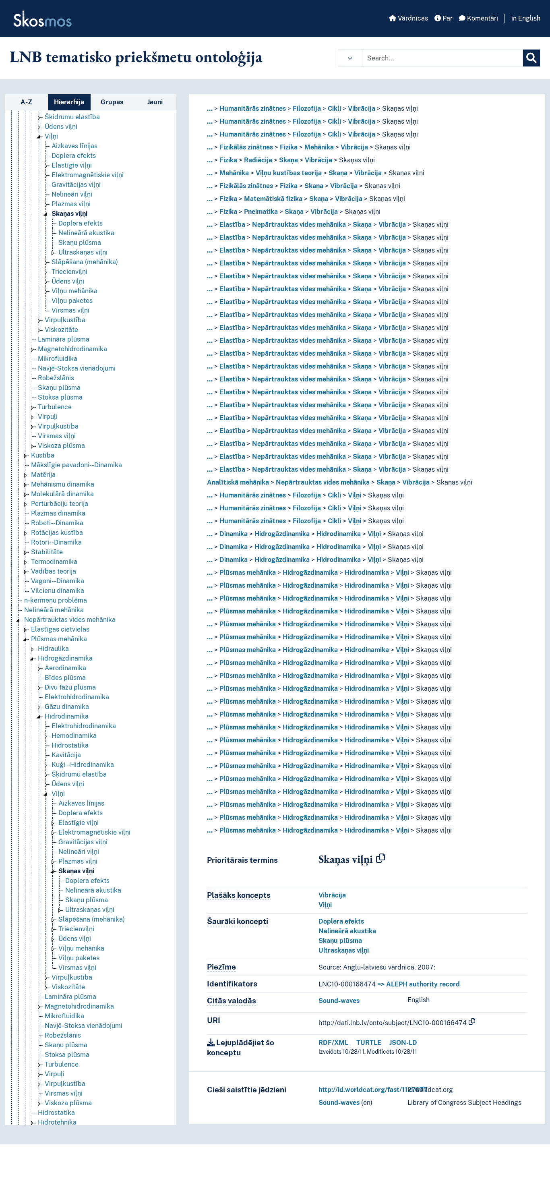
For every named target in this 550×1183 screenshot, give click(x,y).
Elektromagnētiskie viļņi (88, 175)
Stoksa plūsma (60, 397)
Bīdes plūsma (65, 678)
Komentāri (481, 18)
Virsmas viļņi (70, 310)
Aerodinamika (65, 668)
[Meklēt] (531, 58)
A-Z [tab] (26, 102)
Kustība (42, 455)
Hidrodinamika (67, 716)
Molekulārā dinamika (62, 494)
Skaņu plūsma (79, 243)
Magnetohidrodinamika (72, 349)
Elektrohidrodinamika (77, 697)
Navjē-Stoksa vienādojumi (77, 368)
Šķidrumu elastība (72, 117)
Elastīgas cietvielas (60, 629)
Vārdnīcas (412, 18)
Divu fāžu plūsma (70, 687)
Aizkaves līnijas (74, 146)
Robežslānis (56, 378)
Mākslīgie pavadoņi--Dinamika (76, 465)
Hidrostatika (70, 745)
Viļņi (51, 136)
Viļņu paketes (72, 301)
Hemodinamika (74, 736)
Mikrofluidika (57, 359)
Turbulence (55, 407)
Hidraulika (53, 649)
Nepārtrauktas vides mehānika (70, 620)
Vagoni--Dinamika (57, 581)
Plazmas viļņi (71, 204)
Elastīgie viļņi (72, 165)
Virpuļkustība (65, 320)
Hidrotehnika (57, 1122)
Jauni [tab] (155, 102)
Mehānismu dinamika (62, 484)
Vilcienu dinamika (57, 591)
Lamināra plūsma (63, 339)
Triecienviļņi (69, 272)
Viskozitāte (61, 330)
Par (447, 18)
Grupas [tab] (112, 102)
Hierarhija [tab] (69, 102)
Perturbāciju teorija (59, 504)
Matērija (43, 475)
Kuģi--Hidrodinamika (83, 765)
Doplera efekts (74, 156)
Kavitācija (66, 755)
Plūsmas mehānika (59, 639)
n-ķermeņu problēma (55, 600)
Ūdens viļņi (61, 127)
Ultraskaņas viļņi (83, 252)
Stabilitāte (47, 552)
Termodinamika (54, 562)
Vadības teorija (53, 571)
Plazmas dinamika (58, 513)
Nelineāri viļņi (72, 194)
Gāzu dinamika (67, 707)
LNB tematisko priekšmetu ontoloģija (136, 56)
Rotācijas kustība (57, 533)
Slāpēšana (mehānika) (85, 262)
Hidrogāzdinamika (65, 658)
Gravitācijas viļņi (76, 185)
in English (525, 18)
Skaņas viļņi (69, 214)
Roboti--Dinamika (57, 523)
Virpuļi (48, 417)
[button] (350, 58)
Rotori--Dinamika (56, 542)
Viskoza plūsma (61, 446)
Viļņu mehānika (74, 291)
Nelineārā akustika (86, 233)
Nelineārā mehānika (54, 610)
